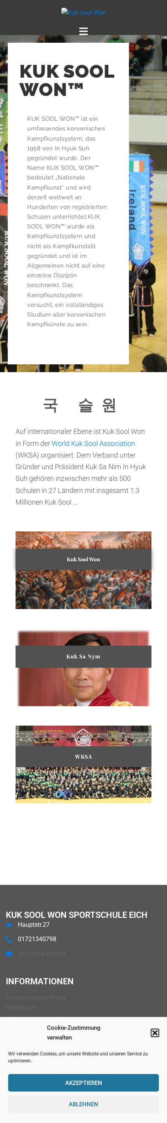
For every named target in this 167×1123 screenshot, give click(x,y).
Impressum (21, 1007)
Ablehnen (83, 1104)
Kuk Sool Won (83, 559)
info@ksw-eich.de (42, 953)
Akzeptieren (83, 1082)
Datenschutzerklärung (36, 997)
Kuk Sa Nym (83, 656)
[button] (155, 1033)
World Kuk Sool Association (93, 443)
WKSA (83, 756)
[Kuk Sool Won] (83, 12)
